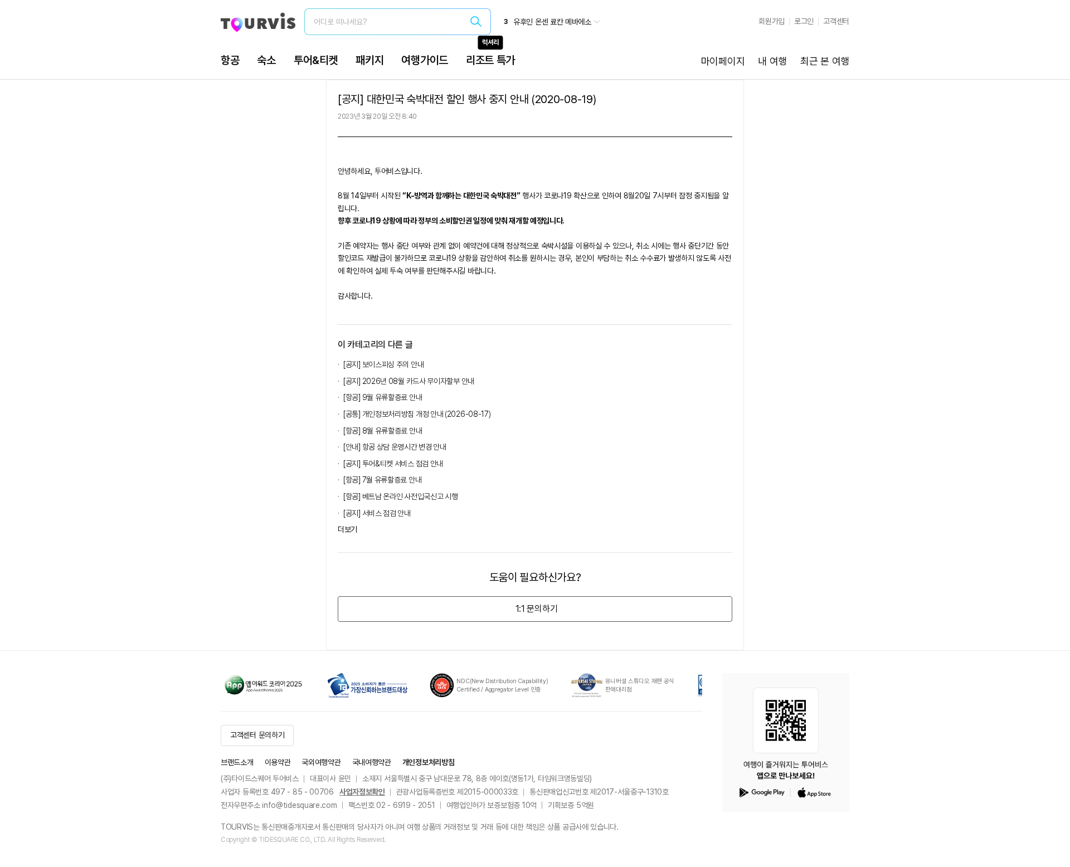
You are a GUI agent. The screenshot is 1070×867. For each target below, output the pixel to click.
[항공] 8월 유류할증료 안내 (382, 430)
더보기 (347, 529)
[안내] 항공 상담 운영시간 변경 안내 (394, 446)
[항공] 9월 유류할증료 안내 (382, 397)
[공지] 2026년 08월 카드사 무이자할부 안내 (408, 381)
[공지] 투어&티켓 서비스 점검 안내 (393, 463)
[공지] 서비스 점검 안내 (377, 513)
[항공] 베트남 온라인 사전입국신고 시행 (400, 496)
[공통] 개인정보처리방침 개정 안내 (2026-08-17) (416, 414)
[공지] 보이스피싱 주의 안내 (383, 364)
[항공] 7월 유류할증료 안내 (382, 479)
